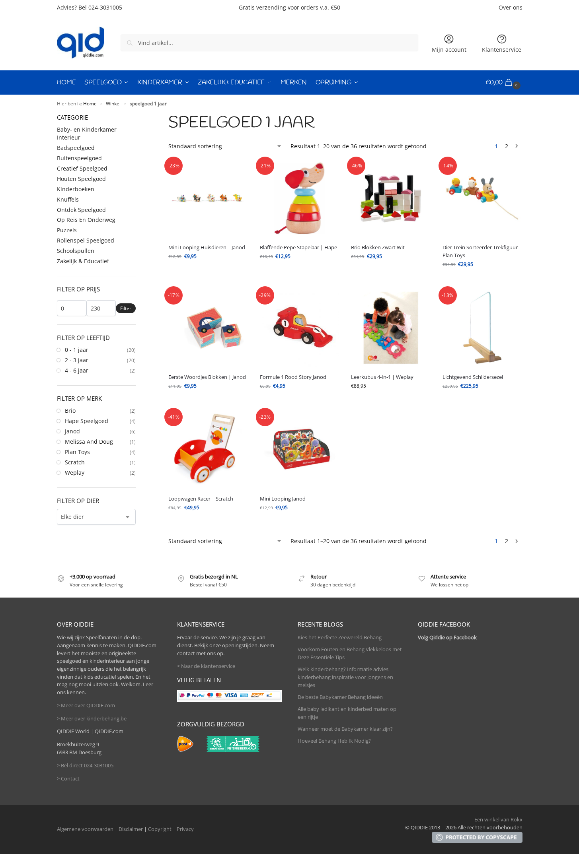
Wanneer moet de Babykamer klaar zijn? (345, 728)
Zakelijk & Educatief (83, 261)
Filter (125, 308)
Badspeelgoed (76, 147)
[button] (503, 83)
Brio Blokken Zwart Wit (378, 247)
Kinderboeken (75, 189)
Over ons (510, 7)
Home (90, 103)
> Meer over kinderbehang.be (92, 718)
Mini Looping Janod (283, 498)
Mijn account (449, 49)
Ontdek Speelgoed (81, 210)
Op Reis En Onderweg (86, 219)
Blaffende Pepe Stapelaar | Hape (298, 247)
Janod (72, 431)
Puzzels (67, 230)
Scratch (75, 462)
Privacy (185, 829)
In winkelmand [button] (300, 272)
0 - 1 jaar (76, 349)
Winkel (113, 103)
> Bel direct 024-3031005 (85, 765)
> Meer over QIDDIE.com (86, 705)
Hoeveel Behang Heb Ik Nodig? (334, 740)
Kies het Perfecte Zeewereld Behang (340, 637)
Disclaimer (131, 829)
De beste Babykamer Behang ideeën (340, 697)
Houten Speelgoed (81, 178)
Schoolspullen (75, 250)
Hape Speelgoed (86, 421)
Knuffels (68, 199)
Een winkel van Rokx (498, 819)
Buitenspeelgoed (79, 158)
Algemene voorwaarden (85, 829)
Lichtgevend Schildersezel (473, 376)
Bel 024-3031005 (100, 7)
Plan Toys (77, 452)
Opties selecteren (208, 272)
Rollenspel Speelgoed (85, 240)
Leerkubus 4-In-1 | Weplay (382, 376)
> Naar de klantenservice (206, 666)
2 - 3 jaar (76, 360)
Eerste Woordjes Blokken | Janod (207, 376)
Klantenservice (501, 49)
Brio (70, 410)
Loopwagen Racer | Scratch (200, 498)
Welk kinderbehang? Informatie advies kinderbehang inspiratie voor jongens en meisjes (345, 677)
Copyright (160, 829)
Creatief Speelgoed (82, 168)
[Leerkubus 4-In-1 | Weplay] (391, 328)
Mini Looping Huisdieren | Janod (206, 247)
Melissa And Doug (89, 441)
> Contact (68, 778)
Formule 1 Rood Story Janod (293, 376)
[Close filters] (138, 117)
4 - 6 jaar (76, 370)
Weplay (74, 472)
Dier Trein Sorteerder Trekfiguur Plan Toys (480, 251)
